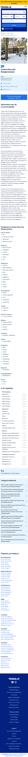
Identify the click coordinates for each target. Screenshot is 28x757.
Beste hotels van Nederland (8, 636)
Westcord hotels (5, 660)
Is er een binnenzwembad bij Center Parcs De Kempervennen (11, 531)
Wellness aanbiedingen (14, 697)
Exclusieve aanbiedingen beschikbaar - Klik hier (14, 97)
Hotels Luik (4, 608)
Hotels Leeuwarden (6, 561)
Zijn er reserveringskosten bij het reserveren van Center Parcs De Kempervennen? (10, 495)
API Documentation (12, 754)
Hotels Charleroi (5, 610)
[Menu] (25, 6)
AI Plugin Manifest (9, 755)
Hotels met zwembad (6, 618)
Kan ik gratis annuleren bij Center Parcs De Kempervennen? (12, 501)
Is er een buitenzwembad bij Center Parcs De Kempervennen (13, 536)
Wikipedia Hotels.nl (14, 748)
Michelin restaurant (14, 707)
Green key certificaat (14, 702)
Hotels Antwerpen (6, 603)
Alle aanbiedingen (14, 690)
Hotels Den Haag (5, 576)
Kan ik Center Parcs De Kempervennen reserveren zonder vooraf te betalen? (12, 490)
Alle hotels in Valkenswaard (10, 86)
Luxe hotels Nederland (7, 634)
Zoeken (14, 25)
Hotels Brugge (4, 606)
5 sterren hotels (5, 632)
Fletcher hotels (5, 664)
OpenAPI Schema (22, 754)
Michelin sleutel (14, 705)
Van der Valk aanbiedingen (14, 692)
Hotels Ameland (5, 568)
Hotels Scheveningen (6, 580)
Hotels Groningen (5, 559)
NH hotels (3, 662)
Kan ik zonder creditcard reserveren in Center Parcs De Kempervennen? (12, 485)
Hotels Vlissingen (5, 594)
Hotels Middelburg (6, 590)
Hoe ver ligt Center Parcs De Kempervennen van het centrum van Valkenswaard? (11, 511)
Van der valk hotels (6, 658)
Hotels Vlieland (5, 564)
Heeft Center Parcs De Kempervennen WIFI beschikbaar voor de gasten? (12, 517)
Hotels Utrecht (5, 578)
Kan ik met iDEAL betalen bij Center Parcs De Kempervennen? (13, 506)
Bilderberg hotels (5, 667)
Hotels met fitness (6, 622)
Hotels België (14, 717)
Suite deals (14, 695)
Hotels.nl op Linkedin (14, 746)
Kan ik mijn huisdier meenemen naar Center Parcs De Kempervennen (11, 526)
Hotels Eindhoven (5, 589)
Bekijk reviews (6, 89)
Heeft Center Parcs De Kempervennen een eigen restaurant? (12, 522)
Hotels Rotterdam (6, 575)
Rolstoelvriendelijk (6, 651)
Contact (14, 733)
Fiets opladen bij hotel (7, 637)
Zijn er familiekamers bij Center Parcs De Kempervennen (13, 540)
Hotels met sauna (5, 625)
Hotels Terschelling (6, 566)
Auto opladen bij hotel (7, 653)
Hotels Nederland (14, 714)
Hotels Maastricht (6, 587)
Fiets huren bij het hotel (7, 639)
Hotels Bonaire (14, 719)
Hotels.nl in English (14, 722)
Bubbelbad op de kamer (7, 624)
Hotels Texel (4, 563)
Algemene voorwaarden (14, 738)
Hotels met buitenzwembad (8, 620)
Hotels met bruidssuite (7, 648)
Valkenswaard (10, 33)
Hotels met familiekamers (7, 650)
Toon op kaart (7, 83)
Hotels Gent (4, 604)
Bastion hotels (5, 665)
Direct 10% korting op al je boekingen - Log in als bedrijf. (14, 2)
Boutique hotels (5, 630)
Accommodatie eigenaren (14, 731)
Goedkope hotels (5, 644)
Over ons (14, 741)
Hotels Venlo (4, 596)
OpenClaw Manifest (18, 755)
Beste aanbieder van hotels (14, 743)
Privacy (14, 736)
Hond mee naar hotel (6, 646)
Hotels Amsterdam (6, 573)
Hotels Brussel (5, 601)
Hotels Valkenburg (6, 592)
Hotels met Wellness (6, 616)
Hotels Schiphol (5, 582)
